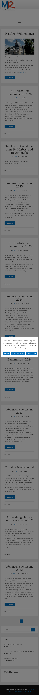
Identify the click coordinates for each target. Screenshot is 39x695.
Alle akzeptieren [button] (31, 353)
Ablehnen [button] (6, 353)
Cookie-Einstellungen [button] (18, 353)
